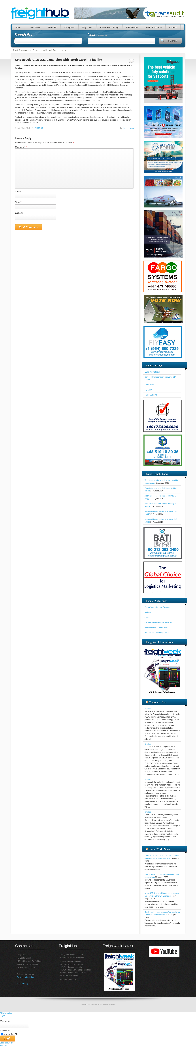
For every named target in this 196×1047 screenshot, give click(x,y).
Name (19, 191)
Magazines (87, 27)
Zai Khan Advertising (25, 977)
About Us (52, 27)
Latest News (34, 27)
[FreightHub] (13, 50)
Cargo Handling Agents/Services (158, 622)
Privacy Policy (22, 984)
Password (4, 1030)
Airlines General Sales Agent (156, 627)
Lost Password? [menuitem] (6, 1043)
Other (147, 617)
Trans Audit (149, 385)
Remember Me (11, 1034)
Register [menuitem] (3, 1046)
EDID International (152, 372)
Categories (69, 27)
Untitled (148, 709)
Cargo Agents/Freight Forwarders (158, 607)
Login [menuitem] (2, 1016)
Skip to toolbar (6, 1013)
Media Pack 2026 (153, 27)
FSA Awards (132, 27)
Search (172, 40)
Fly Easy (148, 390)
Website (19, 213)
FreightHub (38, 128)
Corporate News (158, 702)
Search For (23, 35)
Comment (20, 147)
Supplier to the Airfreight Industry (158, 632)
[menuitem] (98, 1018)
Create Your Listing (109, 27)
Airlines (148, 612)
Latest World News (159, 849)
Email (18, 202)
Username (5, 1021)
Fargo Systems (151, 395)
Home (18, 27)
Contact (172, 27)
